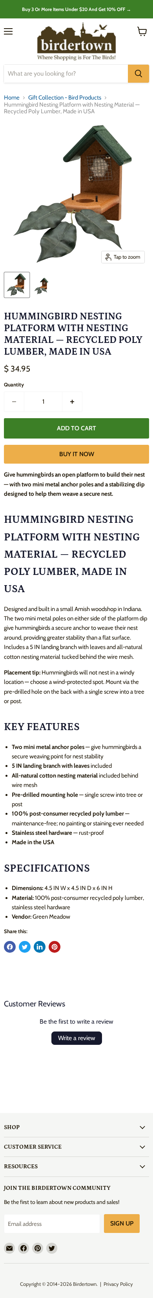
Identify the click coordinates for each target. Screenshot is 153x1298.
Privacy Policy (118, 1284)
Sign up (121, 1223)
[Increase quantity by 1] (72, 402)
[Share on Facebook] (10, 947)
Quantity (14, 385)
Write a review (76, 1038)
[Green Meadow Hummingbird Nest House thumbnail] (16, 284)
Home (12, 97)
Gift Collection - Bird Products (64, 97)
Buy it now (76, 454)
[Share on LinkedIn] (40, 947)
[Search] (138, 74)
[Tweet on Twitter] (25, 947)
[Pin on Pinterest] (54, 947)
